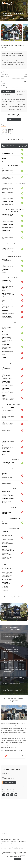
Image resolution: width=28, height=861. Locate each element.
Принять (18, 858)
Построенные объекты (17, 836)
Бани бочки (14, 841)
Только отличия (10, 145)
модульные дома (19, 847)
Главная (3, 836)
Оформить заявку (14, 119)
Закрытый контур (8, 91)
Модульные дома (22, 841)
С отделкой (6, 94)
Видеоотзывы (4, 839)
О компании (16, 839)
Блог (10, 839)
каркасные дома (11, 847)
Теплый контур (21, 91)
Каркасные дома (5, 843)
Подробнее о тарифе (14, 109)
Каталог (8, 836)
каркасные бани (4, 848)
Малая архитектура (15, 843)
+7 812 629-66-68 (10, 789)
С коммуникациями (19, 94)
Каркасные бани (5, 841)
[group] (14, 612)
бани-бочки (12, 848)
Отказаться (9, 858)
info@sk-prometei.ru (10, 791)
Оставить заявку (9, 782)
